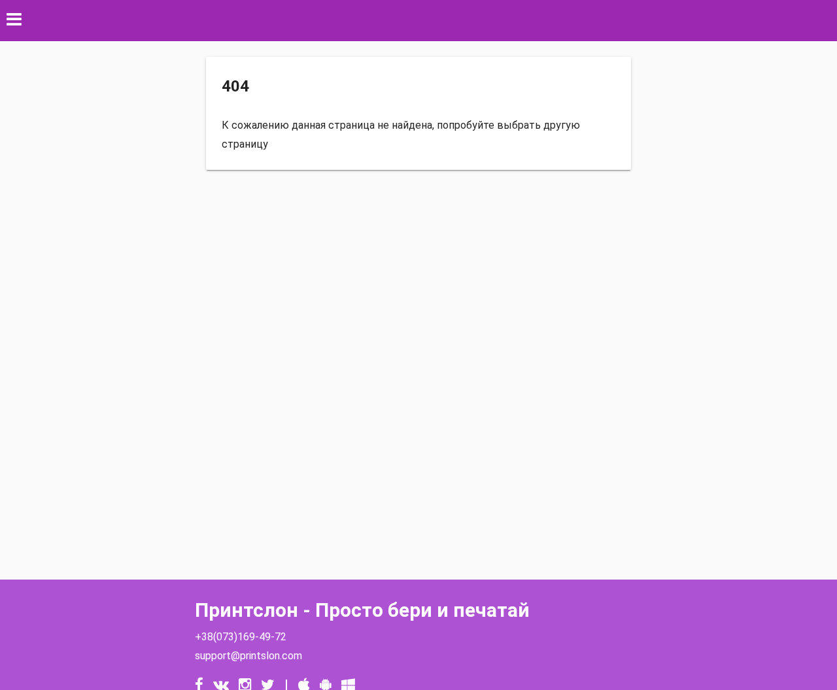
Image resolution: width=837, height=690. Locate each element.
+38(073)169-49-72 (240, 637)
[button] (418, 20)
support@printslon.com (248, 655)
